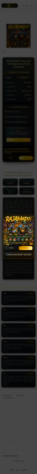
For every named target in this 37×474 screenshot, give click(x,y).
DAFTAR (25, 248)
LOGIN (11, 248)
